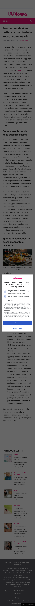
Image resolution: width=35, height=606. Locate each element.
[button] (17, 300)
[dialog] (17, 303)
